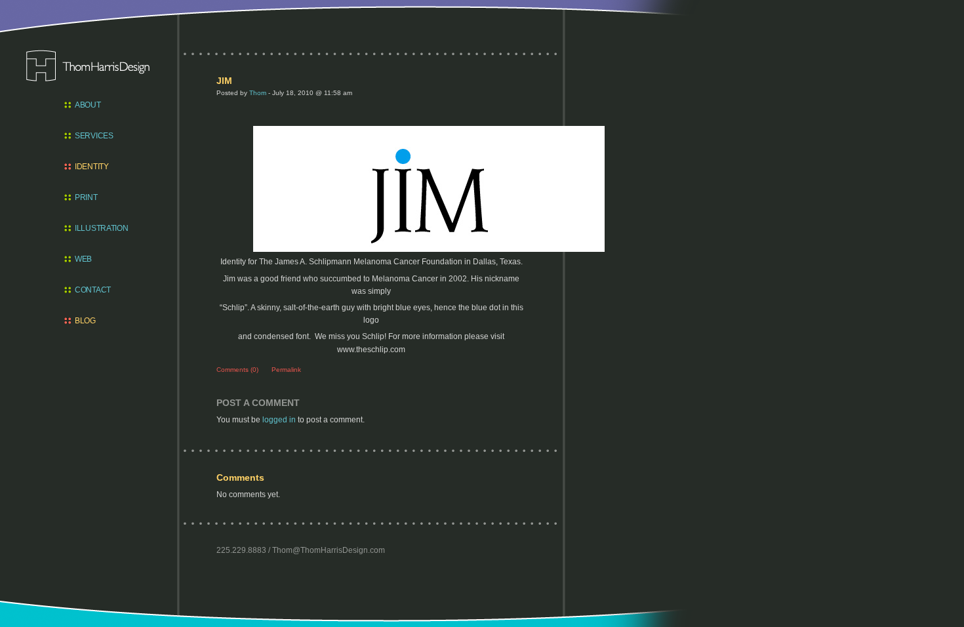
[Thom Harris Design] (88, 65)
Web (83, 259)
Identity (92, 167)
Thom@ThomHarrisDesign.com (328, 550)
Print (86, 197)
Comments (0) (237, 369)
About (88, 105)
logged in (279, 419)
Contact (93, 290)
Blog (85, 321)
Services (94, 136)
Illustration (99, 228)
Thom (257, 92)
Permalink (286, 369)
